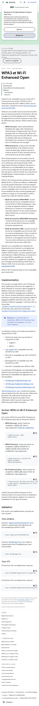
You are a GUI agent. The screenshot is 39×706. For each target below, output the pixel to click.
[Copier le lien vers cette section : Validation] (14, 507)
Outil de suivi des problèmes (10, 685)
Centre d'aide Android (8, 667)
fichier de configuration (26, 428)
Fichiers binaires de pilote (9, 631)
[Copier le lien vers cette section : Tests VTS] (12, 562)
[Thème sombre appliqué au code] (34, 433)
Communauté (20, 692)
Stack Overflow (6, 682)
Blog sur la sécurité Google (10, 650)
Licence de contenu (23, 600)
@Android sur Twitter (8, 641)
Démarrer (19, 35)
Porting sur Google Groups (9, 659)
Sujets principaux (17, 68)
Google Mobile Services (9, 679)
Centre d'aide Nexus (8, 673)
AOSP (3, 68)
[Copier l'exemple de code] (36, 433)
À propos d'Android (8, 692)
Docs (8, 68)
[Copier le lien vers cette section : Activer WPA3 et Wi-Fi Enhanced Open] (9, 413)
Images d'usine (6, 628)
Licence (5, 695)
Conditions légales (31, 692)
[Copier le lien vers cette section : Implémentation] (21, 280)
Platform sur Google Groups (10, 653)
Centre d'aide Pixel (7, 670)
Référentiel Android (7, 616)
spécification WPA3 (8, 266)
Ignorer (19, 29)
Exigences (5, 619)
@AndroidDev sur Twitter (9, 644)
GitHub (4, 634)
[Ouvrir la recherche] (21, 2)
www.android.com (7, 676)
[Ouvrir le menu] (3, 2)
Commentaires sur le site (10, 698)
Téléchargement (6, 622)
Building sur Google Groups (10, 656)
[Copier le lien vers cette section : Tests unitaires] (16, 519)
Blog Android (5, 647)
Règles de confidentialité (17, 695)
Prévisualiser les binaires (9, 625)
